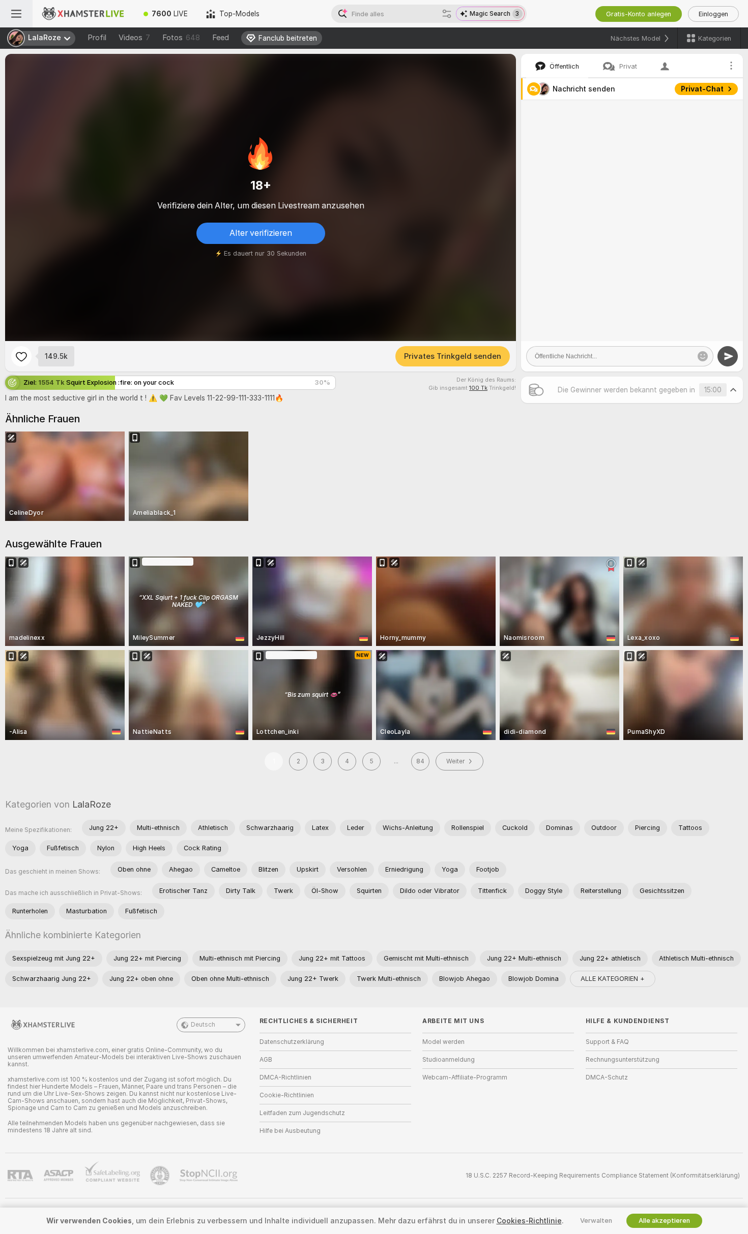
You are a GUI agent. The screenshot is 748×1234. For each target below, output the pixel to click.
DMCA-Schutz (607, 1077)
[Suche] (447, 14)
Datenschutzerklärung (292, 1041)
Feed (220, 37)
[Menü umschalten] (16, 13)
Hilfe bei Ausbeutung (290, 1130)
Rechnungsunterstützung (622, 1059)
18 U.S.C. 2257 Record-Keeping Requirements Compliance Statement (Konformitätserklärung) (603, 1175)
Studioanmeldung (448, 1059)
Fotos (181, 37)
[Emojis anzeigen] (703, 356)
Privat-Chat (702, 89)
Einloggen (713, 14)
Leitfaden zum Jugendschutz (302, 1113)
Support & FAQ (607, 1041)
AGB (266, 1059)
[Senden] (727, 356)
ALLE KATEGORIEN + (613, 978)
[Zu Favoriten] (21, 356)
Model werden (443, 1041)
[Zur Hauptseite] (83, 13)
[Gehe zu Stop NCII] (210, 1175)
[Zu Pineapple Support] (160, 1175)
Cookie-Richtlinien (287, 1095)
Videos (134, 37)
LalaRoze (91, 804)
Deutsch (203, 1024)
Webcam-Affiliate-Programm (464, 1077)
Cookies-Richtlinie (529, 1221)
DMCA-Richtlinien (285, 1077)
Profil (97, 37)
